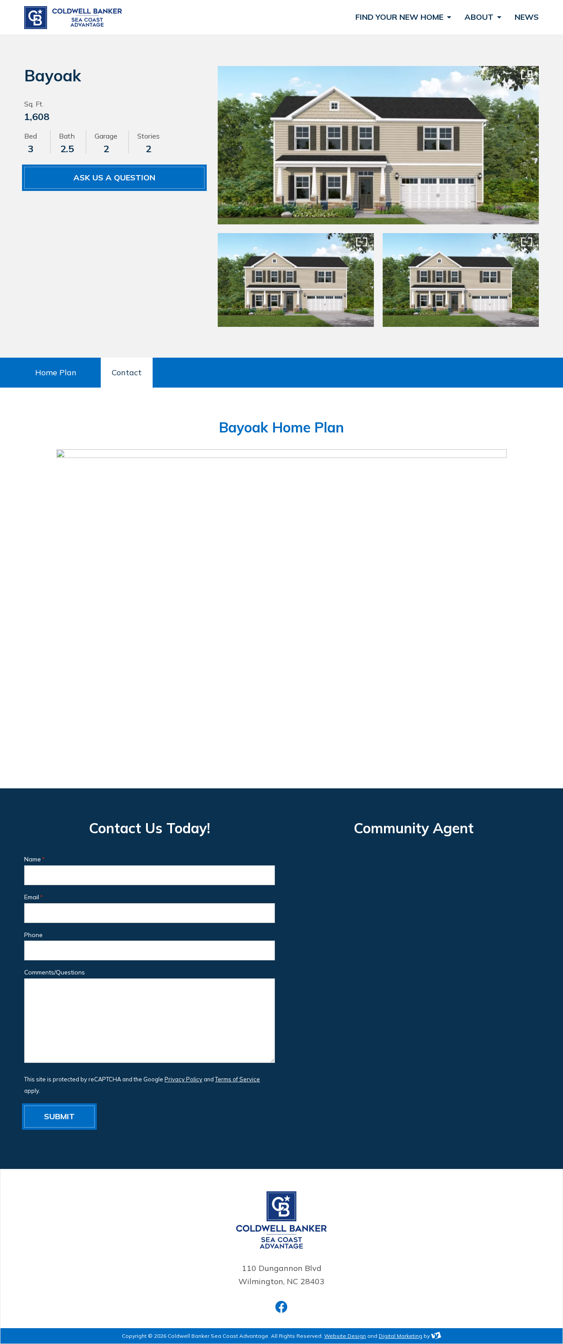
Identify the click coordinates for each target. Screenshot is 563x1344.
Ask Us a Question (114, 177)
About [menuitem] (480, 17)
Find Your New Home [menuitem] (400, 17)
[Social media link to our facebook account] (281, 1307)
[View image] (378, 145)
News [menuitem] (527, 17)
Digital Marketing (400, 1336)
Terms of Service (237, 1079)
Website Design (345, 1336)
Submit (59, 1116)
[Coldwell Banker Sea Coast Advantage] (74, 17)
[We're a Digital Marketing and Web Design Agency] (436, 1336)
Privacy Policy (183, 1079)
